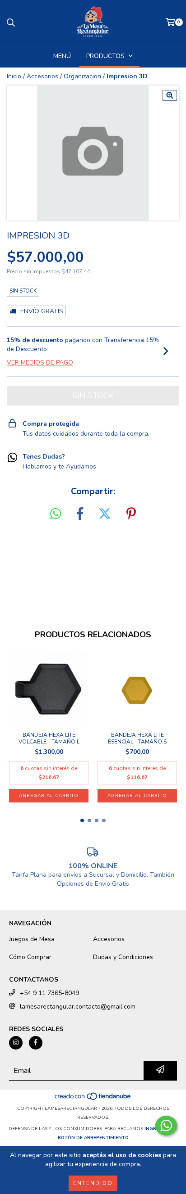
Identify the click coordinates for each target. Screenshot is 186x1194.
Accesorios (42, 76)
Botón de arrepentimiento (93, 1138)
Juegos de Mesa (32, 939)
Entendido (93, 1183)
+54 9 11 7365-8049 (49, 993)
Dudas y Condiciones (123, 957)
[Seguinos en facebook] (35, 1043)
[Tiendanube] (93, 1099)
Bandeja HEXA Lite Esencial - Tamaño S (137, 738)
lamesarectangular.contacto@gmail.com (77, 1006)
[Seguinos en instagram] (16, 1043)
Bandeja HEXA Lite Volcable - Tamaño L (49, 738)
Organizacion (82, 76)
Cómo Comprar (30, 957)
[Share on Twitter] (104, 514)
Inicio (14, 76)
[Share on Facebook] (79, 514)
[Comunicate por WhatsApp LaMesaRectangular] (166, 1125)
